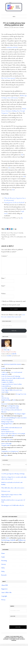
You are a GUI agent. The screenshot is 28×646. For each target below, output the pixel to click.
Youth (3, 557)
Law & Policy (10, 233)
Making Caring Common (7, 421)
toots (7, 538)
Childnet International (7, 380)
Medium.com (21, 540)
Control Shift (4, 388)
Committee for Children (7, 382)
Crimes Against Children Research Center (11, 390)
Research (3, 575)
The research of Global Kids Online (10, 408)
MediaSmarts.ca (5, 429)
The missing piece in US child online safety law (12, 505)
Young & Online (6, 445)
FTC (15, 236)
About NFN (4, 585)
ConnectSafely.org (6, 386)
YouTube (9, 355)
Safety (3, 568)
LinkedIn (14, 353)
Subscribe (14, 330)
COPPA (11, 236)
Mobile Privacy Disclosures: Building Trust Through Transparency (13, 111)
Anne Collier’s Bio (6, 592)
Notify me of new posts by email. (11, 305)
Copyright (4, 596)
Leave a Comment (20, 27)
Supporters (4, 589)
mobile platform (19, 236)
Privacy (7, 235)
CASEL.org (4, 372)
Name (3, 278)
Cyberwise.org (5, 398)
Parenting (3, 235)
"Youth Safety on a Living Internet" (10, 451)
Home (3, 553)
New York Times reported (8, 78)
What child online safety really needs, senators (12, 488)
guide (13, 435)
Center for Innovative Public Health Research (12, 378)
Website (3, 293)
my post (6, 455)
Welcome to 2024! (5, 491)
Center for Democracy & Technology (10, 376)
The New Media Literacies (7, 431)
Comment (4, 256)
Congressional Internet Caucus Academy (11, 384)
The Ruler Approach (6, 439)
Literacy (3, 564)
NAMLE (3, 368)
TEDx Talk (6, 350)
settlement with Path (12, 47)
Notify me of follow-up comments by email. (14, 301)
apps (8, 236)
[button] (25, 13)
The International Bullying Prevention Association (14, 417)
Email (3, 286)
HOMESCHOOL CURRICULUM (16, 637)
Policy (3, 571)
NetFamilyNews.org (14, 7)
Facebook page (5, 540)
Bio (2, 348)
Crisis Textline (4, 392)
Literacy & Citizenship (18, 233)
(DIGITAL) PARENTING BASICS (12, 364)
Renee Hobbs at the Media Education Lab (11, 427)
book (14, 400)
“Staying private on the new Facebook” (14, 202)
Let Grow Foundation (6, 419)
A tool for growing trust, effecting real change (13, 473)
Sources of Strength (6, 443)
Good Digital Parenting (13, 406)
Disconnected (4, 404)
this (22, 155)
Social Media (12, 235)
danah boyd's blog (5, 400)
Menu (14, 16)
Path (25, 236)
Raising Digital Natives (7, 423)
